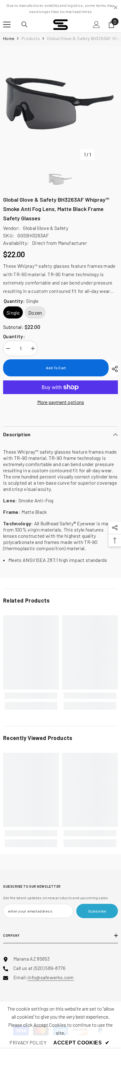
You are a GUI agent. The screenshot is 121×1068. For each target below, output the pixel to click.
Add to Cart (56, 368)
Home (8, 38)
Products (30, 38)
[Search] (24, 24)
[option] (60, 103)
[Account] (96, 24)
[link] (31, 696)
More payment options (60, 402)
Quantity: (14, 336)
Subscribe (97, 911)
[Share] (113, 368)
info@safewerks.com (51, 977)
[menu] (7, 24)
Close (115, 7)
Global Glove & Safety (45, 228)
